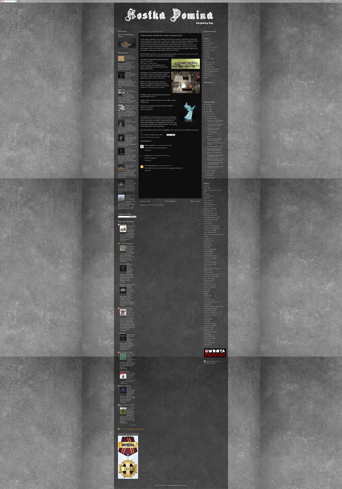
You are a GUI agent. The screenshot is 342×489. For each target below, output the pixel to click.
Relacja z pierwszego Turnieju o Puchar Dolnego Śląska (215, 159)
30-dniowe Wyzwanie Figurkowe (213, 190)
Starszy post (195, 201)
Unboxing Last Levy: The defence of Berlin (130, 92)
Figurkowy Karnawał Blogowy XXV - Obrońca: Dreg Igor (130, 151)
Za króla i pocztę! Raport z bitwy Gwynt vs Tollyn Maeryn (131, 247)
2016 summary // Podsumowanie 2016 (130, 167)
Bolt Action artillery (209, 208)
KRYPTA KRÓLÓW (125, 386)
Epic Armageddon (209, 50)
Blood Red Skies (208, 43)
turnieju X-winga (160, 100)
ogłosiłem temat (155, 54)
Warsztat (206, 334)
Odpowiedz (148, 150)
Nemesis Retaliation (130, 388)
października (211, 118)
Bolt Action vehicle (209, 215)
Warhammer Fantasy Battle (211, 69)
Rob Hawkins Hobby (126, 352)
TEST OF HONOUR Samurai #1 (130, 122)
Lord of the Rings (209, 58)
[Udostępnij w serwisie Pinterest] (174, 135)
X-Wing (206, 77)
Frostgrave (207, 52)
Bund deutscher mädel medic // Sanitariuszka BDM (130, 182)
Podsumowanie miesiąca (152, 137)
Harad (205, 247)
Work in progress (209, 338)
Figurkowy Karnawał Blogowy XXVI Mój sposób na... (130, 58)
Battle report (207, 200)
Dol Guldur (207, 221)
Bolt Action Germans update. (215, 146)
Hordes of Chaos (208, 249)
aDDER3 (129, 334)
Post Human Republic (210, 276)
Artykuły (206, 198)
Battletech (207, 41)
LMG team (210, 134)
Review (206, 289)
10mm (206, 188)
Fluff (205, 236)
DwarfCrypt (123, 224)
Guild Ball (206, 56)
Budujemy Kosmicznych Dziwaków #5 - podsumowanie (131, 290)
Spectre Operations (209, 62)
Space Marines (208, 300)
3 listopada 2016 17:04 (164, 165)
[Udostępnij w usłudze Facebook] (172, 135)
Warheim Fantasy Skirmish (211, 71)
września (210, 170)
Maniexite (123, 333)
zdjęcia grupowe (163, 67)
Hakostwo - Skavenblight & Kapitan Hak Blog (127, 285)
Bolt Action (207, 45)
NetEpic (206, 266)
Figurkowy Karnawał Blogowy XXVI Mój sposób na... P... (215, 121)
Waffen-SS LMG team (146, 61)
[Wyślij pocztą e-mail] (167, 135)
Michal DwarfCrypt (150, 145)
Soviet (205, 297)
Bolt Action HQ (208, 211)
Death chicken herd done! (130, 408)
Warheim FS (207, 327)
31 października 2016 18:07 (164, 145)
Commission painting (210, 219)
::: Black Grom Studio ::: (127, 243)
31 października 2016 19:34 (162, 155)
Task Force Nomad (209, 308)
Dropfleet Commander (210, 226)
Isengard (206, 253)
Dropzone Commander (210, 47)
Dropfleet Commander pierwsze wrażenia (152, 87)
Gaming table (208, 241)
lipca (208, 175)
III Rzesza (207, 251)
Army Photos (207, 196)
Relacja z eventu (208, 285)
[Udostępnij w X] (171, 135)
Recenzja (206, 283)
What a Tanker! (208, 75)
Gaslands (206, 54)
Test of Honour (208, 64)
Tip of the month (208, 312)
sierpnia (209, 173)
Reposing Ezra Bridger (130, 354)
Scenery (206, 295)
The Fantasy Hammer (151, 165)
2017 (207, 109)
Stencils (206, 304)
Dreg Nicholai (129, 135)
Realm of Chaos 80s (126, 308)
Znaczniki (206, 344)
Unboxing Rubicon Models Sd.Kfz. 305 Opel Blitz (214, 149)
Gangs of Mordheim (126, 264)
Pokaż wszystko (133, 424)
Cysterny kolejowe (145, 65)
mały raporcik (144, 76)
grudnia (209, 113)
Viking (205, 321)
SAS (205, 293)
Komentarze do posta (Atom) (155, 205)
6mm (205, 194)
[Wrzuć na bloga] (169, 135)
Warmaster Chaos (209, 332)
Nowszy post (145, 201)
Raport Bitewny (208, 278)
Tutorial (206, 317)
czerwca (209, 177)
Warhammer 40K (208, 67)
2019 (207, 104)
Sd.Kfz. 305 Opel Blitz (146, 107)
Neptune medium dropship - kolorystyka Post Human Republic (130, 197)
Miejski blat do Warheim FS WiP (130, 106)
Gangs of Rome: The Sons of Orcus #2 (131, 227)
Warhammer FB (208, 325)
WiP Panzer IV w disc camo (148, 63)
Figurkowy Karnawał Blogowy (212, 234)
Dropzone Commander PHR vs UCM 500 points (215, 163)
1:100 (205, 186)
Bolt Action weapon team (211, 217)
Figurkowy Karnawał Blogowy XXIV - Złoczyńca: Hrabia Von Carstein (130, 75)
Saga (205, 60)
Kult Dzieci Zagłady (209, 255)
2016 (207, 111)
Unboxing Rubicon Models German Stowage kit (214, 139)
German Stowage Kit (146, 109)
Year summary (208, 342)
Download (207, 223)
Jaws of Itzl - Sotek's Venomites (130, 267)
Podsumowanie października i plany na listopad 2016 (215, 125)
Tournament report (209, 315)
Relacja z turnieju (209, 287)
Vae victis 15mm (125, 371)
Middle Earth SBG (209, 262)
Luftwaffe (206, 260)
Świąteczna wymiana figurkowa (212, 306)
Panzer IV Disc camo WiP (214, 152)
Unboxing (206, 319)
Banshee (152, 96)
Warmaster (207, 73)
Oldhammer (207, 272)
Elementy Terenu (209, 230)
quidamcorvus (149, 155)
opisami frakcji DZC (159, 78)
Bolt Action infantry (209, 213)
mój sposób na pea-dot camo (185, 54)
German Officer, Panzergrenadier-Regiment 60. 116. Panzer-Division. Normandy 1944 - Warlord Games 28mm (127, 377)
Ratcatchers (207, 280)
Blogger (184, 485)
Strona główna (170, 201)
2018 (207, 107)
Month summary (208, 264)
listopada (210, 116)
